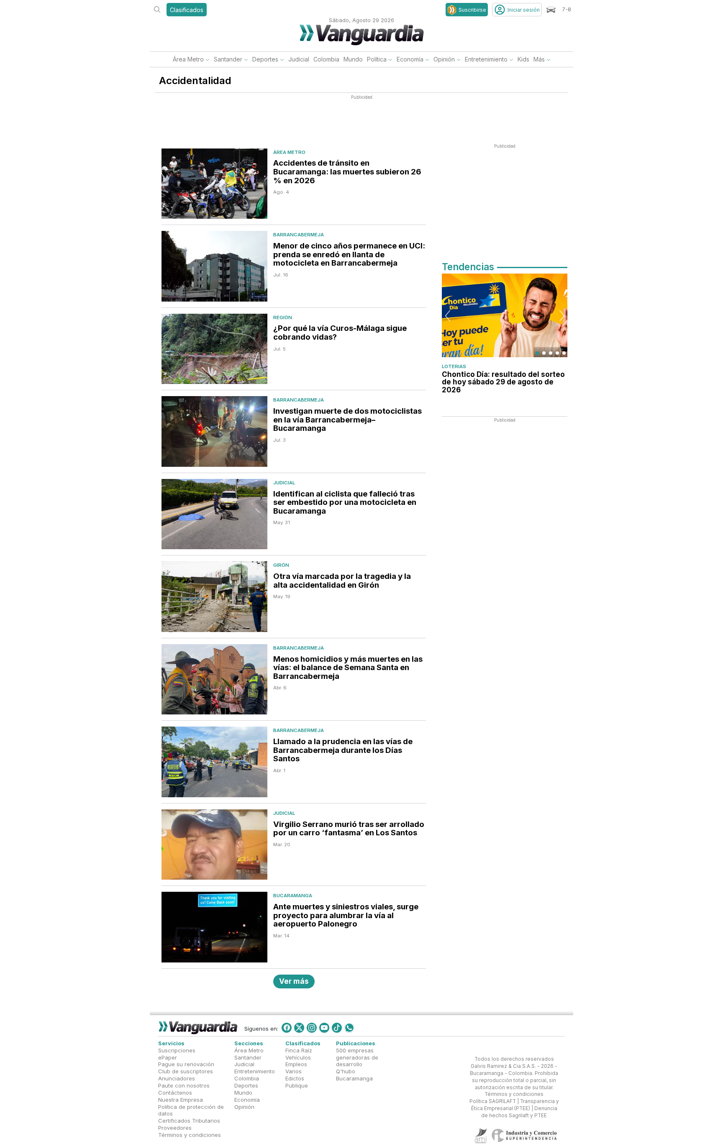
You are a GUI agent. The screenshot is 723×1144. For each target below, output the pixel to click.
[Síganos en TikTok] (337, 1028)
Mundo (353, 59)
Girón (281, 565)
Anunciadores (176, 1078)
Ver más (294, 981)
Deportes (265, 59)
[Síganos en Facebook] (287, 1028)
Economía (410, 59)
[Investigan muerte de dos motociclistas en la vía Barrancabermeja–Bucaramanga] (214, 431)
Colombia (326, 59)
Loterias (454, 366)
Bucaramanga (292, 895)
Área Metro (188, 59)
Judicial (298, 59)
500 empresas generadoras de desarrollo (357, 1057)
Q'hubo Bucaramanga (354, 1075)
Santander (228, 59)
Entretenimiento (486, 59)
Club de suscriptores (185, 1071)
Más (539, 59)
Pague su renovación (186, 1064)
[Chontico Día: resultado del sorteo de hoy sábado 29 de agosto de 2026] (504, 315)
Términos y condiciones (189, 1134)
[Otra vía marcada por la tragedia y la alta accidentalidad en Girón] (214, 596)
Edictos (294, 1078)
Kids (523, 59)
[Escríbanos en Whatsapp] (349, 1028)
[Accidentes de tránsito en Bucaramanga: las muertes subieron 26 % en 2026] (214, 183)
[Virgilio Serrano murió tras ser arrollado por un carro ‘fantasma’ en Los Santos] (214, 844)
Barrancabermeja (298, 235)
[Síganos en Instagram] (312, 1028)
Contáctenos (175, 1092)
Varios (293, 1071)
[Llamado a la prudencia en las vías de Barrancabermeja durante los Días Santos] (214, 762)
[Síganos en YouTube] (324, 1028)
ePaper (167, 1057)
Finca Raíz (298, 1050)
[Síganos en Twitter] (299, 1028)
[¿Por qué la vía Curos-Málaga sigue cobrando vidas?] (214, 349)
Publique (296, 1085)
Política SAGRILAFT (492, 1101)
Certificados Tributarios (189, 1120)
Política (377, 59)
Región (282, 317)
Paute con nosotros (184, 1085)
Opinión (444, 59)
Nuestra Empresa (180, 1099)
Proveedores (175, 1127)
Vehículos (298, 1057)
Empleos (296, 1064)
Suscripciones (176, 1050)
